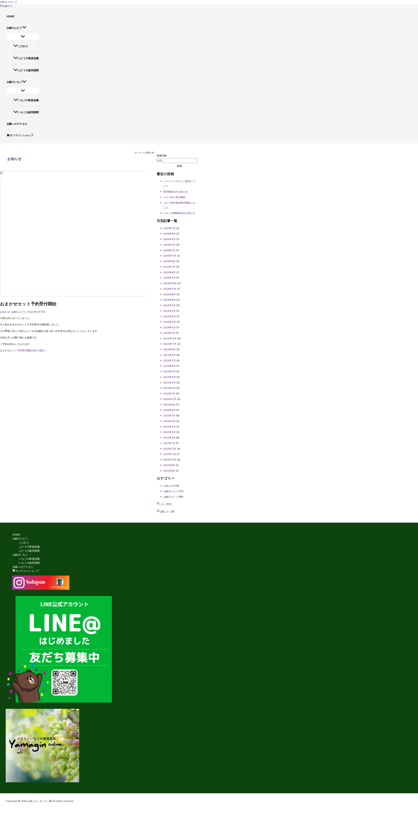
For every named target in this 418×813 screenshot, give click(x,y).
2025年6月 (169, 272)
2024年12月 (170, 283)
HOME (11, 16)
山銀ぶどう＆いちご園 (39, 801)
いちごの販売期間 (28, 112)
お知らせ (5, 311)
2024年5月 (169, 310)
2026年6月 (169, 233)
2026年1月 (169, 250)
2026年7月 (169, 228)
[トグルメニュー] (23, 36)
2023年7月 (169, 360)
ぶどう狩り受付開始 (174, 197)
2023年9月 (169, 349)
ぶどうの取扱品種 (28, 58)
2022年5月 (169, 421)
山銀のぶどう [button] (14, 27)
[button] (24, 27)
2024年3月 (169, 321)
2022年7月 (169, 415)
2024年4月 (169, 316)
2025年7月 (169, 266)
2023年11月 (170, 343)
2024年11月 (170, 288)
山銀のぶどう (18, 311)
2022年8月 (169, 410)
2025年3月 (169, 277)
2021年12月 (169, 448)
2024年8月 (169, 299)
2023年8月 (169, 355)
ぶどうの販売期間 (28, 70)
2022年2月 (169, 437)
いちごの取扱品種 (28, 100)
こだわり (23, 46)
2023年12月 (170, 338)
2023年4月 (169, 377)
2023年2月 (169, 388)
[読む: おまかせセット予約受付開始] (83, 295)
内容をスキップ (8, 1)
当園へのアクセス (17, 123)
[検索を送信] (163, 166)
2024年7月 (169, 305)
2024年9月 (169, 294)
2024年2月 (169, 327)
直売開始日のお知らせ (175, 191)
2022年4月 (169, 426)
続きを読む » (23, 350)
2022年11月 (169, 399)
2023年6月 (169, 365)
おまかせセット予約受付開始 (28, 303)
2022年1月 (169, 443)
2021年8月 (169, 470)
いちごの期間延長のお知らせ (179, 213)
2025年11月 (169, 255)
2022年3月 (169, 432)
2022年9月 (169, 404)
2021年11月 (169, 454)
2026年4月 (169, 239)
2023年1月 (169, 393)
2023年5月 (169, 371)
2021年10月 (169, 459)
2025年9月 (169, 261)
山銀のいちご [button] (14, 81)
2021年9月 (169, 465)
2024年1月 (169, 332)
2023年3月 (169, 382)
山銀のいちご (170, 491)
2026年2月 (169, 244)
